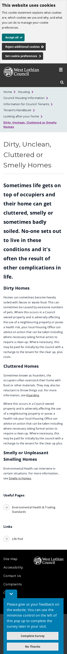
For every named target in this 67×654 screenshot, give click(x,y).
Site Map (10, 559)
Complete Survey (33, 636)
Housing (24, 92)
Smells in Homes (20, 478)
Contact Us (12, 576)
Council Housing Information (24, 98)
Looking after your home (21, 116)
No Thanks (32, 646)
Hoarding (32, 395)
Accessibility (13, 567)
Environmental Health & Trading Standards (33, 509)
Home (7, 92)
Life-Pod (17, 539)
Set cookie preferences (21, 56)
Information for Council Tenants (26, 104)
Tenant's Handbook (17, 110)
